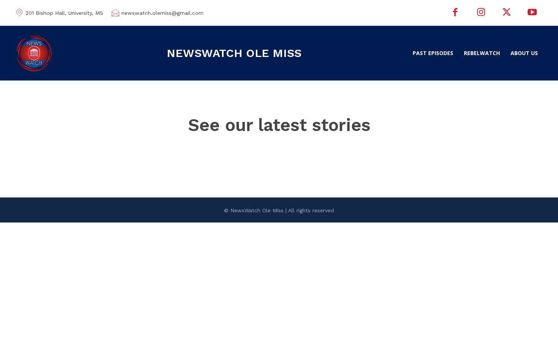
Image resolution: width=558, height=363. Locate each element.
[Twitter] (507, 13)
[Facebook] (456, 13)
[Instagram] (481, 13)
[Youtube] (532, 13)
